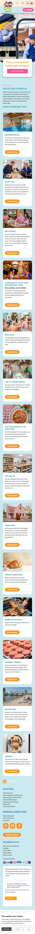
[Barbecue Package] (17, 606)
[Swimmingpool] (17, 122)
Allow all (6, 929)
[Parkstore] (17, 512)
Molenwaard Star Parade (11, 802)
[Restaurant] (17, 218)
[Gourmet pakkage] (17, 649)
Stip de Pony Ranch (9, 806)
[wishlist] (17, 3)
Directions (6, 820)
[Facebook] (19, 826)
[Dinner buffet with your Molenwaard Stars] (17, 270)
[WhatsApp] (6, 826)
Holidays (5, 848)
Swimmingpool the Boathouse (13, 795)
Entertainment (8, 793)
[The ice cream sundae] (17, 369)
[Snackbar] (17, 322)
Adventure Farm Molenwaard (12, 797)
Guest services (7, 855)
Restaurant (6, 804)
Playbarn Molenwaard (10, 800)
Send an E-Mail (12, 834)
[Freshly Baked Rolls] (17, 561)
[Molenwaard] (8, 7)
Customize (17, 929)
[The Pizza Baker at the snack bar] (17, 414)
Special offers (7, 853)
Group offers (7, 851)
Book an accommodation (11, 846)
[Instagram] (12, 826)
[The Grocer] (17, 463)
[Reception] (17, 169)
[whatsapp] (4, 781)
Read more (12, 152)
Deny (28, 929)
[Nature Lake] (17, 696)
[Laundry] (17, 743)
